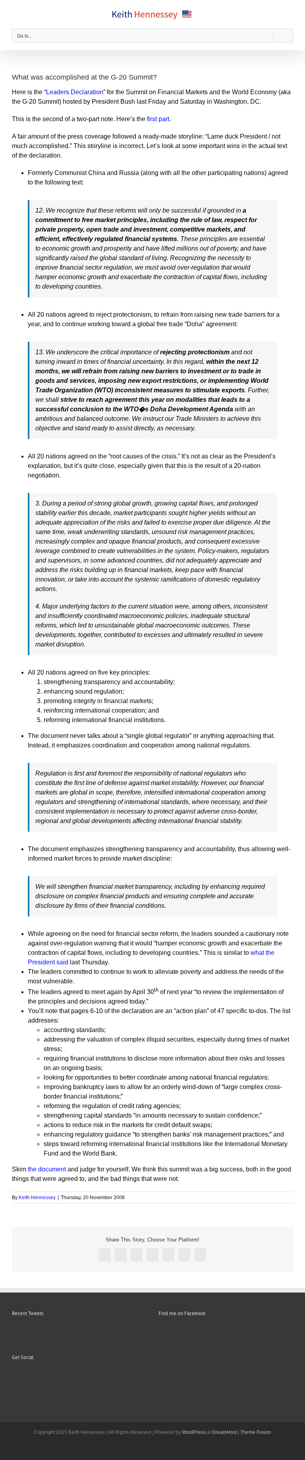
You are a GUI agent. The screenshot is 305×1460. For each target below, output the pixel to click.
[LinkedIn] (46, 1377)
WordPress (194, 1432)
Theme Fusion (255, 1432)
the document (47, 1169)
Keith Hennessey (37, 1197)
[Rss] (25, 1377)
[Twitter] (35, 1377)
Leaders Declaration (74, 92)
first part (158, 119)
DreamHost (224, 1432)
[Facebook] (14, 1377)
